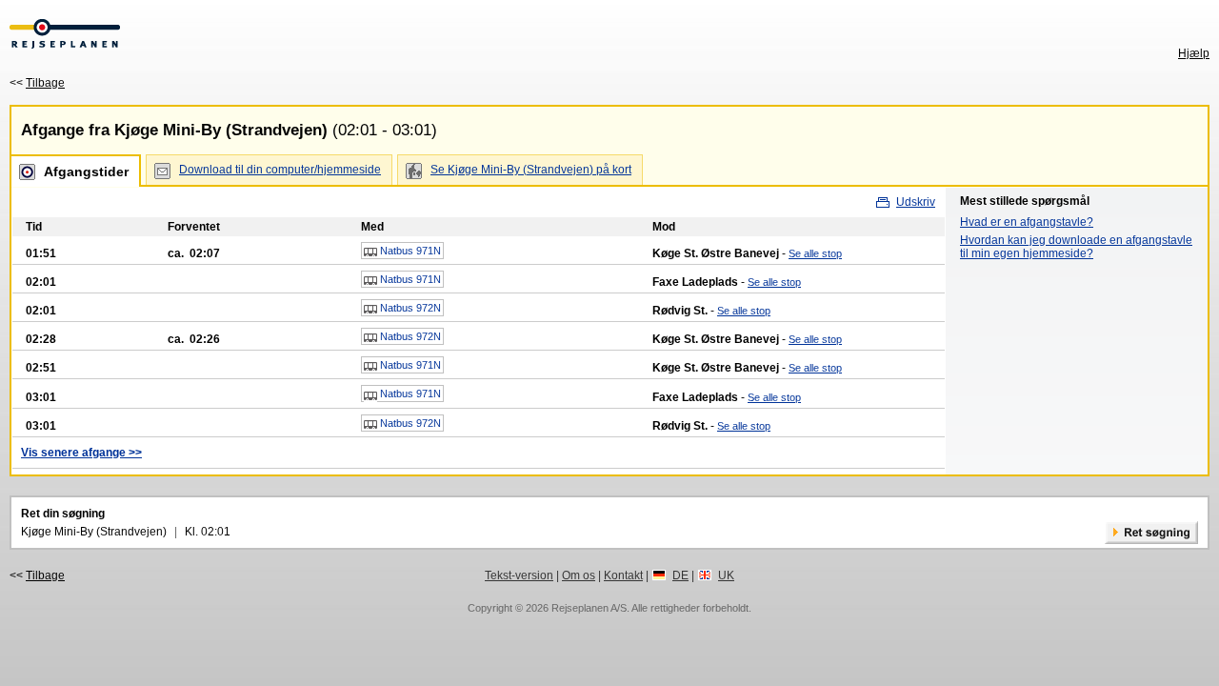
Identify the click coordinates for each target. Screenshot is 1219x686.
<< (37, 83)
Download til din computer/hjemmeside (280, 169)
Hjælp (1193, 53)
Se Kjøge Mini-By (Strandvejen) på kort (530, 169)
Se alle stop (815, 253)
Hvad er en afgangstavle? (1026, 222)
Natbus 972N (409, 307)
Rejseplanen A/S (589, 608)
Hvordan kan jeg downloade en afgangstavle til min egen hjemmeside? (1076, 246)
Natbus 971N (409, 250)
